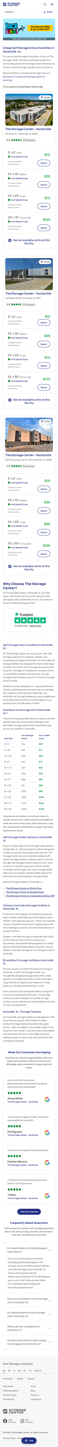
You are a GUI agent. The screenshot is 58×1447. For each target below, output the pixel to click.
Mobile (20, 1378)
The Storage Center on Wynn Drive (24, 888)
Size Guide (8, 1386)
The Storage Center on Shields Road (25, 892)
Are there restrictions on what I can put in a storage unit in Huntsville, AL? (27, 1342)
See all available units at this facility (31, 241)
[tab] (4, 1370)
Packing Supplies (11, 1390)
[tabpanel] (29, 1378)
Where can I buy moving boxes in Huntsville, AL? (23, 1328)
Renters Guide (10, 1395)
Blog (33, 1390)
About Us (35, 1395)
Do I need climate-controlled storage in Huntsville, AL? (27, 1250)
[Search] (45, 4)
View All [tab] (37, 1370)
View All (31, 1378)
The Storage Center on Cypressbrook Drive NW (30, 895)
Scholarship (8, 1399)
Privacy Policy (9, 1438)
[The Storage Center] (11, 4)
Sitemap (21, 1438)
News (33, 1386)
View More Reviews (29, 1211)
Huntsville (8, 1378)
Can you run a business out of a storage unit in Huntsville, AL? (27, 1300)
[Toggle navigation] (52, 4)
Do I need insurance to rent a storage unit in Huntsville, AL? (26, 1314)
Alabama (9, 12)
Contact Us (36, 1399)
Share (49, 12)
